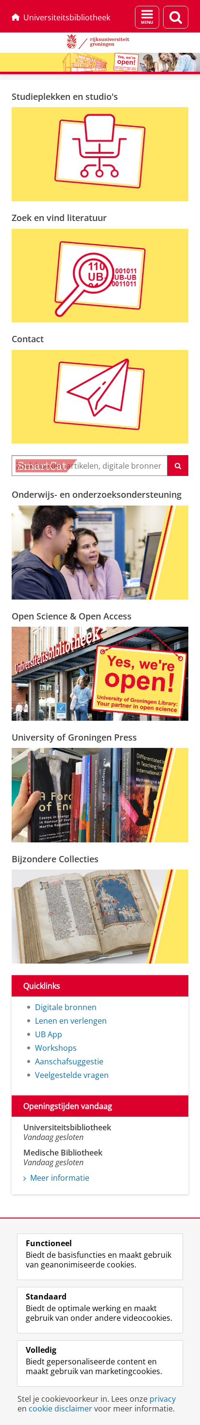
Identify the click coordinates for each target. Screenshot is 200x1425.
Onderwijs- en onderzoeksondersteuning (97, 494)
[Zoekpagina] (175, 17)
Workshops (56, 1048)
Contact (28, 339)
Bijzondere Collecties (55, 859)
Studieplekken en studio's (65, 96)
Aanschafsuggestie (69, 1061)
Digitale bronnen (66, 1007)
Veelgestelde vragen (72, 1075)
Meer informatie (59, 1178)
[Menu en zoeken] (147, 17)
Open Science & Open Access (72, 616)
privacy (163, 1399)
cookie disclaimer (60, 1408)
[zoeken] (177, 465)
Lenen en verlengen (71, 1021)
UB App (48, 1034)
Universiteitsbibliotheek (66, 17)
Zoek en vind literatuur (59, 217)
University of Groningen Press (74, 737)
